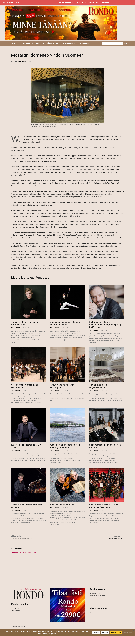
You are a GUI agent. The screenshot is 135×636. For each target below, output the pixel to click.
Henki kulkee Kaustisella (62, 504)
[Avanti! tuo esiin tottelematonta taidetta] (28, 485)
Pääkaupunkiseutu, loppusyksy (21, 538)
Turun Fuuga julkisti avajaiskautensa (98, 386)
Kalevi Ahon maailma (116, 538)
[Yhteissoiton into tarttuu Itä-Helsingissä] (28, 364)
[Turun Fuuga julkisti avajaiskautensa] (106, 364)
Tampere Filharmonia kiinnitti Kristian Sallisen (25, 323)
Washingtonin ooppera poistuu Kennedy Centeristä (65, 446)
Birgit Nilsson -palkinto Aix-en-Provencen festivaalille (104, 506)
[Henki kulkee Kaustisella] (67, 485)
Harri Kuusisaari (23, 61)
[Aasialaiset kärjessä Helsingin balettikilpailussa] (67, 302)
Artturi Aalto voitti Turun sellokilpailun (62, 386)
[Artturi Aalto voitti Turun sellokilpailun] (67, 364)
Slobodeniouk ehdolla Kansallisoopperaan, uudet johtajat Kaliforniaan (106, 325)
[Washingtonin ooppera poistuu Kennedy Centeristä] (67, 425)
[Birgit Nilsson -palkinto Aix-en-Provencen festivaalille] (106, 485)
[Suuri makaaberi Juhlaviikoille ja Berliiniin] (106, 425)
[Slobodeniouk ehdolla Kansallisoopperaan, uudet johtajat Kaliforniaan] (106, 302)
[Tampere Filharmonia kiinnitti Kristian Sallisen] (28, 302)
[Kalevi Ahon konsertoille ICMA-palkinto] (28, 425)
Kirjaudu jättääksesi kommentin (24, 552)
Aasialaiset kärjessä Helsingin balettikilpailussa (65, 323)
